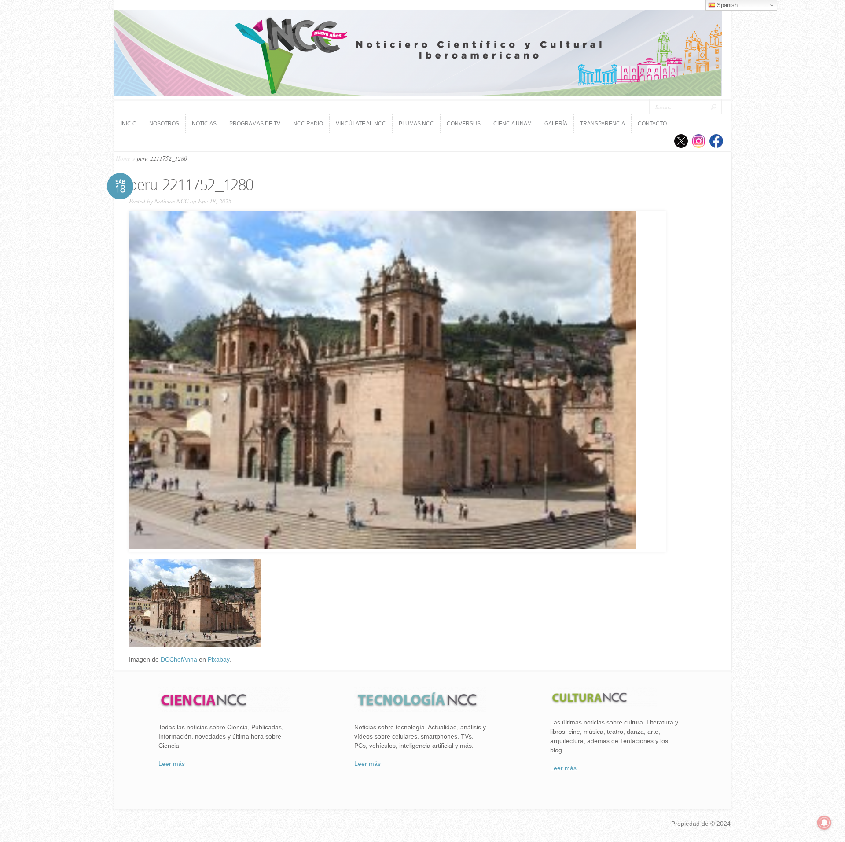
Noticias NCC (171, 201)
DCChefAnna (179, 659)
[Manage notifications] (824, 823)
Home (123, 158)
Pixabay (218, 659)
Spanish (726, 5)
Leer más (171, 763)
